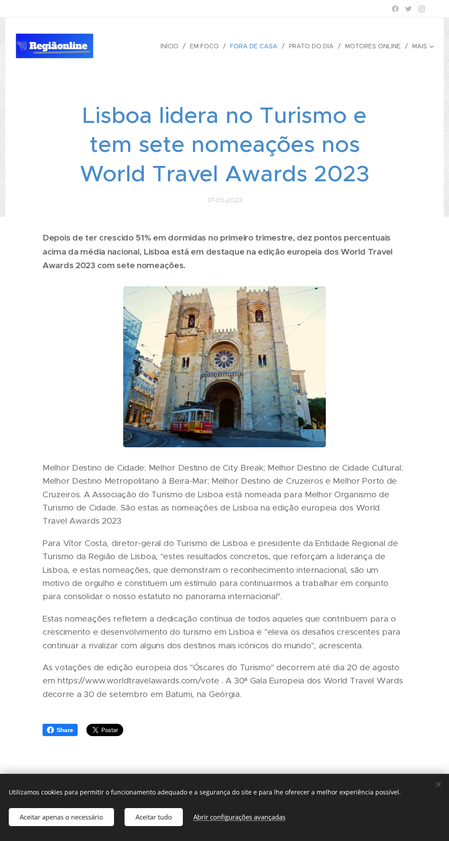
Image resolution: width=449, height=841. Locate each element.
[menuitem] (171, 46)
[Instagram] (421, 8)
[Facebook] (395, 8)
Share (65, 729)
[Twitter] (408, 8)
